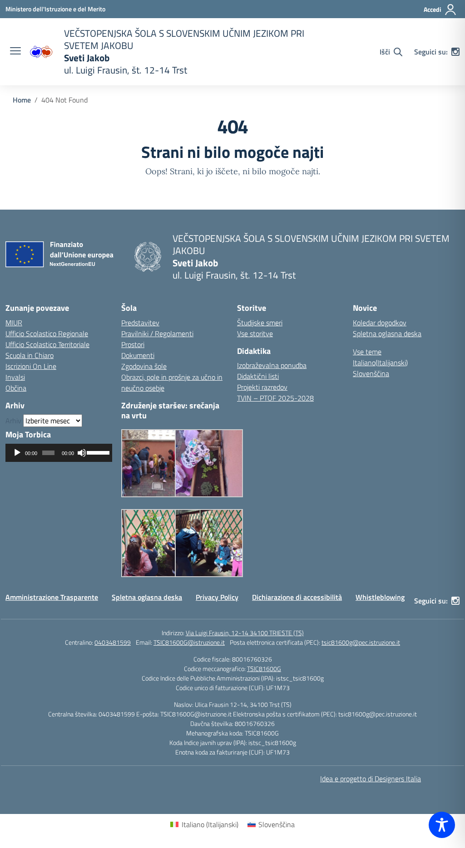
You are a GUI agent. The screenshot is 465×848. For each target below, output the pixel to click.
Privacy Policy (217, 597)
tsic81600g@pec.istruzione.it (361, 642)
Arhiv (13, 420)
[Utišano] (81, 452)
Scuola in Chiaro (29, 355)
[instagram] (455, 52)
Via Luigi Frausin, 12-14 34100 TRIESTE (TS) (245, 632)
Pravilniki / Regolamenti (157, 333)
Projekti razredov (262, 387)
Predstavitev (140, 322)
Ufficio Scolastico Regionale (46, 333)
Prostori (132, 344)
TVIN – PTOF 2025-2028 (275, 397)
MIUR (13, 322)
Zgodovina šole (144, 366)
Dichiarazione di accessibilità (297, 597)
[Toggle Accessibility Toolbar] (442, 825)
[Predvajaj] (17, 452)
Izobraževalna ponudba (272, 365)
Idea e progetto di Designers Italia (370, 778)
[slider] (97, 452)
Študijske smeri (259, 322)
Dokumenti (137, 355)
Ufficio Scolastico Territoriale (47, 344)
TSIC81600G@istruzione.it (189, 642)
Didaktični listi (258, 376)
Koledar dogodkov (379, 322)
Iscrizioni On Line (30, 366)
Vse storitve (255, 333)
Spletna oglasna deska (387, 333)
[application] (58, 453)
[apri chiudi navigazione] (15, 51)
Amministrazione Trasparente (51, 597)
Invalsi (15, 377)
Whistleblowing (380, 597)
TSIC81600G (264, 668)
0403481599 (112, 642)
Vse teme (367, 351)
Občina (15, 387)
